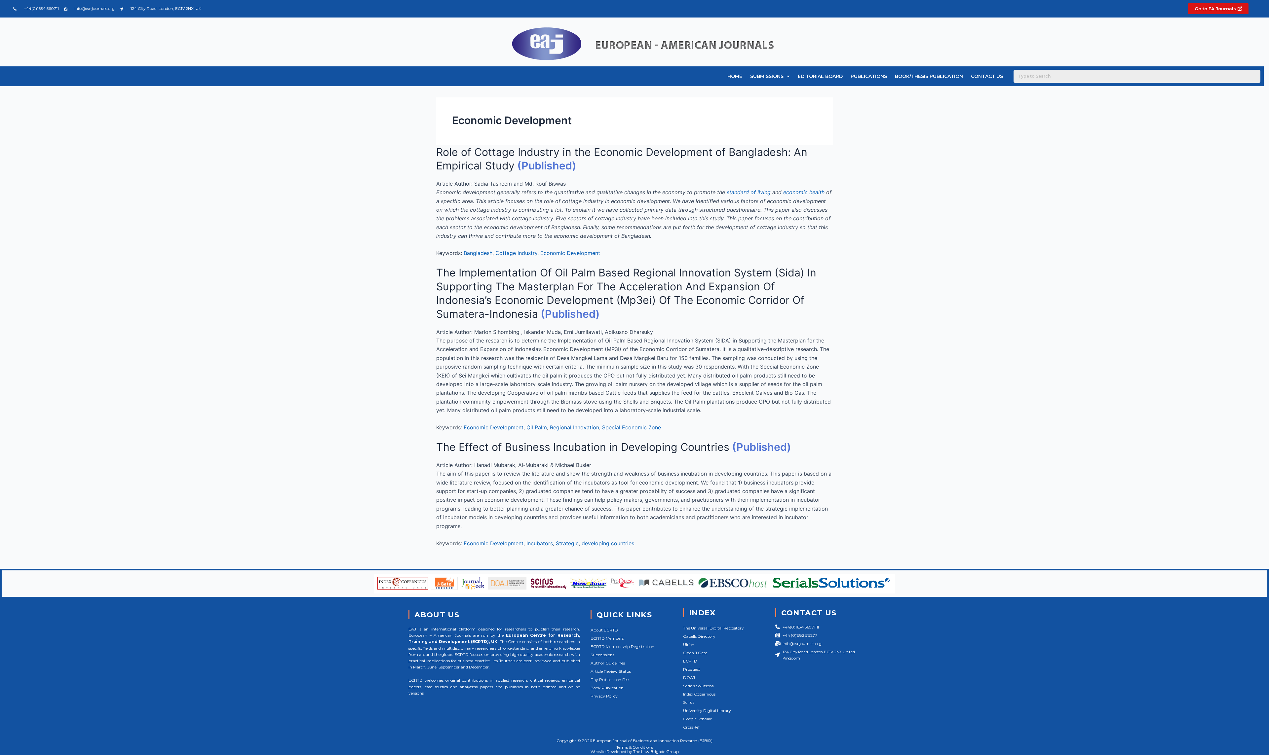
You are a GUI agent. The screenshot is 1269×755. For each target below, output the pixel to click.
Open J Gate (695, 652)
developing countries (608, 543)
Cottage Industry (516, 253)
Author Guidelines (608, 663)
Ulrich (688, 644)
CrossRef (691, 727)
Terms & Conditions (634, 747)
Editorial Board (820, 76)
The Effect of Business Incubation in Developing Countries (582, 447)
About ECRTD (604, 630)
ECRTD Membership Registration (622, 646)
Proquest (691, 669)
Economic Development (570, 253)
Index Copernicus (699, 694)
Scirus (688, 702)
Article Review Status (611, 671)
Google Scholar (697, 718)
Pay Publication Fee (610, 679)
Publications (869, 76)
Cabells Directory (699, 636)
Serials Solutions (698, 685)
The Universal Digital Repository (713, 628)
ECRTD (690, 661)
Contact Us (987, 76)
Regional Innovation (574, 427)
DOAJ (689, 677)
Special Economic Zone (631, 427)
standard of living (749, 192)
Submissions (767, 76)
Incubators (539, 543)
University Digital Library (707, 710)
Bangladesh (478, 253)
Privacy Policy (604, 696)
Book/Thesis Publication (929, 76)
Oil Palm (536, 427)
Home (734, 76)
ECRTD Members (607, 638)
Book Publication (607, 687)
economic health (804, 192)
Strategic (567, 543)
